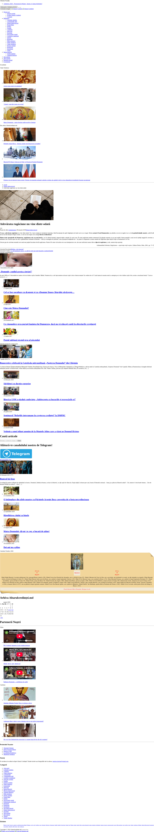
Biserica (5, 825)
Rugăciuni (10, 47)
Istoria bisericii (8, 52)
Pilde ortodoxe (11, 41)
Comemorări (7, 774)
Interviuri (9, 31)
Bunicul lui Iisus (7, 479)
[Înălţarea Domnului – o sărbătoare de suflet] (20, 679)
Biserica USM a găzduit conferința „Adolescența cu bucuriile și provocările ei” (40, 399)
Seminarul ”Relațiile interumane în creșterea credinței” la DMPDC (34, 415)
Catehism (9, 29)
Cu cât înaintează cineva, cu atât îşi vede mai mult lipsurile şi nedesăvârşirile (31, 251)
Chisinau (28, 825)
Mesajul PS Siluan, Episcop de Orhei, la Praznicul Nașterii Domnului (23, 162)
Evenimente (7, 62)
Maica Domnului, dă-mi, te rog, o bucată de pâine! (27, 531)
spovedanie (6, 826)
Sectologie (10, 49)
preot (129, 825)
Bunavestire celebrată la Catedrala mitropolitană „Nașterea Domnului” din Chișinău (39, 363)
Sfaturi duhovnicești (12, 23)
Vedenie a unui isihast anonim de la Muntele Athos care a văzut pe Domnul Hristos (41, 431)
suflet (13, 826)
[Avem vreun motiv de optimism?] (20, 83)
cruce (40, 825)
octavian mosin (110, 825)
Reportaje (10, 39)
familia (56, 825)
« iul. (1, 617)
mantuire (94, 825)
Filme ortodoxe (11, 42)
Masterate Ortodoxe (9, 754)
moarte (105, 825)
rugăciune (136, 825)
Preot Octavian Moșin (10, 749)
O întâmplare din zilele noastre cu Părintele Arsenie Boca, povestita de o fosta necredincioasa (46, 499)
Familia (9, 28)
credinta (37, 825)
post (124, 825)
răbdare (139, 825)
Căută (19, 440)
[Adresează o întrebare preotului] (18, 7)
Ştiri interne (7, 57)
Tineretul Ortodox (9, 748)
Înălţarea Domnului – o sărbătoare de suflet (16, 682)
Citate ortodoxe (11, 44)
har (69, 825)
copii (32, 825)
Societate (9, 33)
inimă (78, 825)
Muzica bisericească (9, 790)
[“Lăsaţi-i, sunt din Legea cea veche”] (20, 101)
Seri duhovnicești (8, 808)
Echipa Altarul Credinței (14, 15)
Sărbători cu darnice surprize (17, 383)
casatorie (15, 825)
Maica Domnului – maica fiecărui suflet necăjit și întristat (19, 122)
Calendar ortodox (12, 20)
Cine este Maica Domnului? (16, 308)
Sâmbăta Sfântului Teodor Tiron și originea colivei (18, 703)
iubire (80, 825)
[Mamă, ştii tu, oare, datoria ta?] (20, 660)
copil (34, 825)
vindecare (22, 826)
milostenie (98, 825)
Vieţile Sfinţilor (8, 818)
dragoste (43, 825)
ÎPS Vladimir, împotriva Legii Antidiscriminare (17, 645)
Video (9, 50)
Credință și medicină (13, 36)
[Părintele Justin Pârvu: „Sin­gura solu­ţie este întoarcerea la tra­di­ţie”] (20, 140)
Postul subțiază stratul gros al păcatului (22, 340)
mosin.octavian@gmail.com (60, 761)
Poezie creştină (11, 45)
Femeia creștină (8, 782)
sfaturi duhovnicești (146, 825)
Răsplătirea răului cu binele (16, 515)
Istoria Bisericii (8, 789)
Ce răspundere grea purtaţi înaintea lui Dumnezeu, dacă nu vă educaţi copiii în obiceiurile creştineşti (50, 324)
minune (102, 825)
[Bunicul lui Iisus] (16, 473)
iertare (75, 825)
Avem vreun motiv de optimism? (13, 86)
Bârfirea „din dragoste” (17, 249)
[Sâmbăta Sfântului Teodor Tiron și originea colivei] (20, 700)
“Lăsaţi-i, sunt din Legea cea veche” (14, 104)
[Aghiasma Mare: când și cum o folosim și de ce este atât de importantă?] (20, 718)
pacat (115, 825)
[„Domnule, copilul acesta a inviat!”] (16, 266)
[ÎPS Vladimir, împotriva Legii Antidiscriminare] (20, 642)
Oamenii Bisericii (8, 792)
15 (10, 610)
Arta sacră (6, 768)
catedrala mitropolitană (22, 825)
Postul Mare (10, 25)
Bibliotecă (6, 18)
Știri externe (7, 58)
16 (12, 610)
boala (8, 825)
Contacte (9, 17)
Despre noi (7, 12)
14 (9, 610)
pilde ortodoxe (119, 825)
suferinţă (10, 826)
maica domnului (85, 825)
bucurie (11, 825)
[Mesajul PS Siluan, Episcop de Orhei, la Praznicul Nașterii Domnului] (20, 159)
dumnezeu (52, 825)
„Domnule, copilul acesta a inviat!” (16, 271)
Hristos (72, 825)
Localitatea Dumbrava (10, 753)
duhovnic (48, 825)
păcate (132, 825)
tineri (16, 826)
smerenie (152, 825)
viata (19, 826)
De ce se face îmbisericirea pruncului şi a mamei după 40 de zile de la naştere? (25, 739)
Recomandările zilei (5, 459)
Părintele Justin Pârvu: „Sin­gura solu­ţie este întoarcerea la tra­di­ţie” (22, 143)
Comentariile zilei (12, 21)
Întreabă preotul (8, 60)
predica (126, 825)
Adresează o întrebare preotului (9, 7)
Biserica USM (8, 751)
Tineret (9, 37)
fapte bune (63, 825)
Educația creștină (8, 779)
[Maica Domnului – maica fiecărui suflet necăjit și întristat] (20, 119)
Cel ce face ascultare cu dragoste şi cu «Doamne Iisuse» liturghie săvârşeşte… (39, 292)
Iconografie (7, 786)
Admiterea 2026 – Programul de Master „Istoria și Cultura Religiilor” (23, 4)
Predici (9, 26)
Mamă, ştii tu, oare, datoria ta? (12, 663)
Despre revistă (11, 13)
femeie (67, 825)
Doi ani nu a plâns (12, 547)
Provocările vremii (12, 34)
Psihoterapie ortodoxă (10, 802)
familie (59, 825)
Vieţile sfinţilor (11, 54)
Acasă (5, 184)
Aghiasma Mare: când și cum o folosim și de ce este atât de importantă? (24, 721)
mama (90, 825)
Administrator (12, 230)
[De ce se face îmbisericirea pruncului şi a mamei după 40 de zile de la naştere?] (20, 736)
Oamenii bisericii (12, 55)
